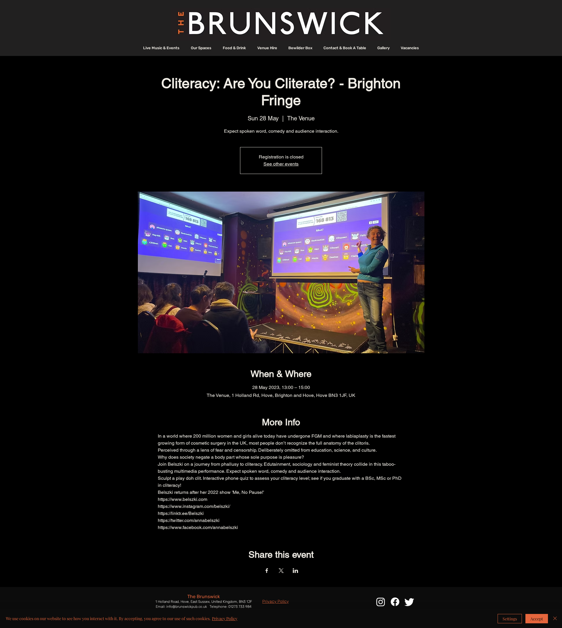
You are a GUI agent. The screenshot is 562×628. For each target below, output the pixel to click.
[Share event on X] (281, 570)
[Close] (554, 618)
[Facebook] (395, 601)
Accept (536, 619)
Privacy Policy (224, 618)
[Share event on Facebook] (267, 570)
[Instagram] (380, 601)
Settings (510, 619)
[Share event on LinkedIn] (295, 570)
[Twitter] (409, 601)
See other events (281, 164)
